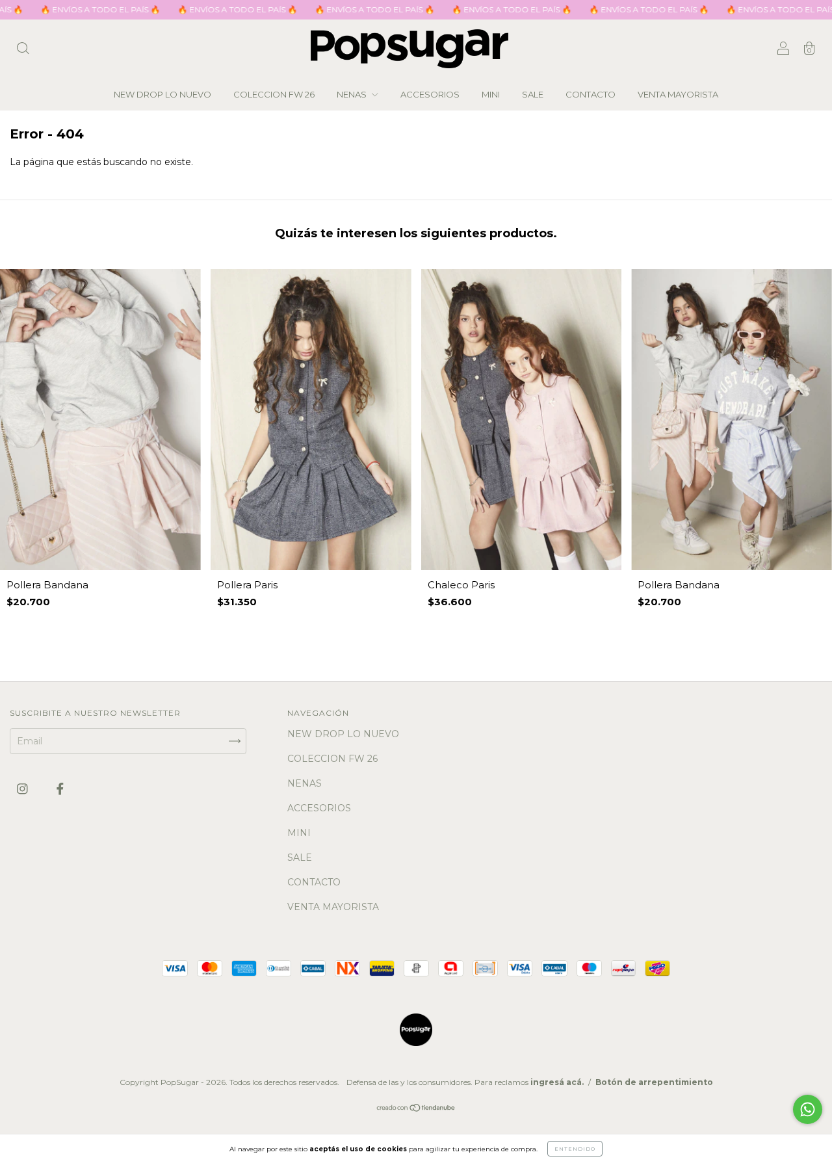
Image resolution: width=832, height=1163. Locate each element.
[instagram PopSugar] (24, 789)
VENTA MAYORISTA (678, 94)
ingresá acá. (557, 1082)
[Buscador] (22, 50)
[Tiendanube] (416, 1108)
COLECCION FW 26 (274, 94)
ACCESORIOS (430, 94)
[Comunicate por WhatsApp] (807, 1109)
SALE (532, 94)
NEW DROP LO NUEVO (162, 94)
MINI (491, 94)
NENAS (353, 94)
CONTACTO (591, 94)
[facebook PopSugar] (60, 789)
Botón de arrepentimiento (654, 1082)
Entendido (574, 1148)
